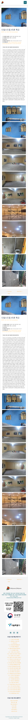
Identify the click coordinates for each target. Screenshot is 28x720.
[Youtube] (10, 633)
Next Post (20, 291)
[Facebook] (14, 633)
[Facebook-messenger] (17, 633)
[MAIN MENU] (25, 2)
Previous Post (9, 292)
